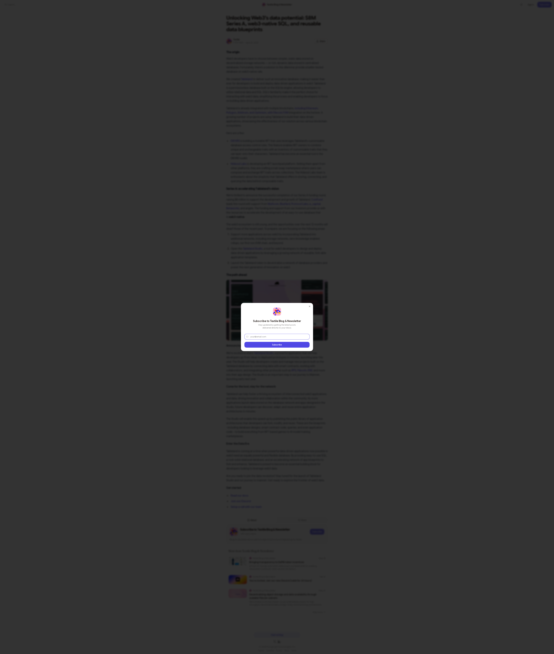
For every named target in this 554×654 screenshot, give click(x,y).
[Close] (309, 306)
